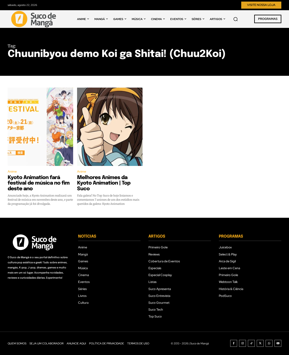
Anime (12, 171)
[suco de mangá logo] (34, 19)
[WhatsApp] (269, 343)
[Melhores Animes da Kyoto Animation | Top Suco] (110, 127)
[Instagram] (242, 343)
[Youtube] (277, 343)
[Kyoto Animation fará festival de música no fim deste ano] (40, 127)
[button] (235, 19)
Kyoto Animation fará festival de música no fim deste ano (39, 183)
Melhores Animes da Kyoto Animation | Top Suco (103, 183)
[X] (260, 343)
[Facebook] (233, 343)
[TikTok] (251, 343)
